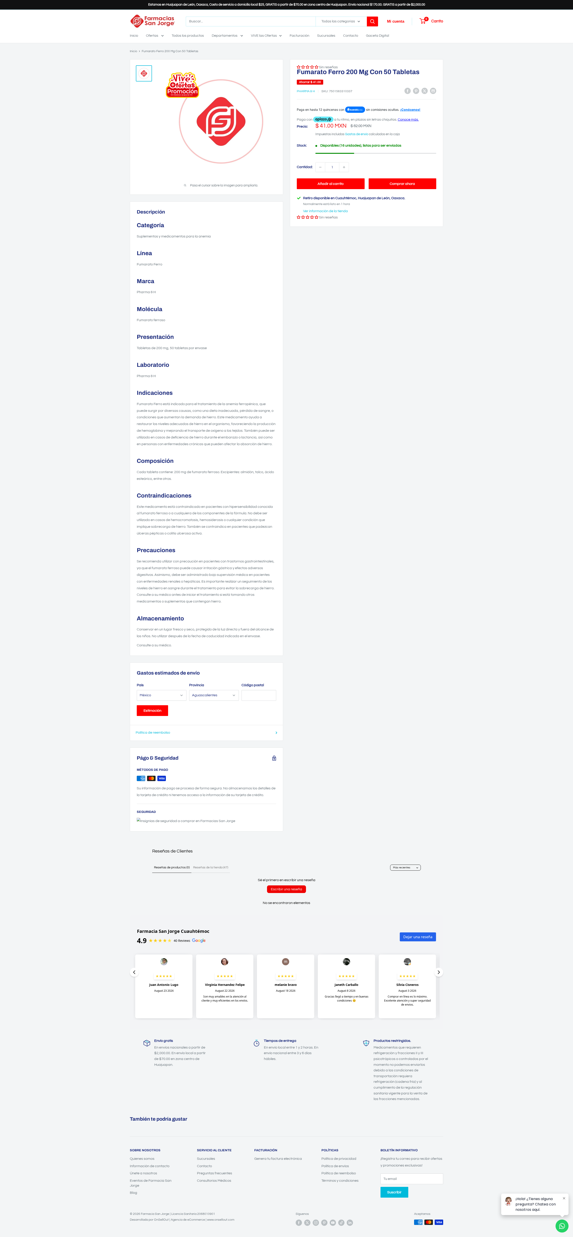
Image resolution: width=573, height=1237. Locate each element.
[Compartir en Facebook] (407, 91)
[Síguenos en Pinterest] (324, 1223)
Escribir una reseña (286, 889)
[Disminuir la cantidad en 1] (320, 167)
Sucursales (326, 35)
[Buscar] (372, 21)
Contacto (350, 35)
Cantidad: (305, 167)
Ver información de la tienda (325, 211)
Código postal (253, 685)
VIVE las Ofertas (264, 35)
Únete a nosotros (143, 1173)
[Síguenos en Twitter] (307, 1223)
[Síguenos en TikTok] (341, 1223)
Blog (133, 1192)
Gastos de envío (356, 134)
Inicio (134, 35)
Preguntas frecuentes (214, 1173)
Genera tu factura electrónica (278, 1158)
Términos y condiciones (340, 1180)
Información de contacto (149, 1166)
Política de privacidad (338, 1158)
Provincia (196, 685)
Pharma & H (306, 91)
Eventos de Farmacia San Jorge (150, 1183)
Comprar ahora (402, 184)
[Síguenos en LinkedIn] (350, 1223)
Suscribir (394, 1192)
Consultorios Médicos (214, 1180)
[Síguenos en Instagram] (316, 1223)
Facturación (299, 35)
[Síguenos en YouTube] (333, 1223)
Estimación (152, 710)
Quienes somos (142, 1158)
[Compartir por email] (433, 91)
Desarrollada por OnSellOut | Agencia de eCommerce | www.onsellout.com (182, 1219)
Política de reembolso (153, 732)
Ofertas (152, 35)
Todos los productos (188, 35)
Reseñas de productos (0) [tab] (172, 867)
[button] (307, 217)
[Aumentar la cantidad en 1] (344, 167)
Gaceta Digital (377, 35)
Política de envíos (335, 1166)
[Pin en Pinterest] (416, 91)
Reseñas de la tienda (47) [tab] (210, 867)
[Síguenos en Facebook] (299, 1223)
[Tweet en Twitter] (424, 91)
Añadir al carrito (331, 184)
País (140, 685)
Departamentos (225, 35)
